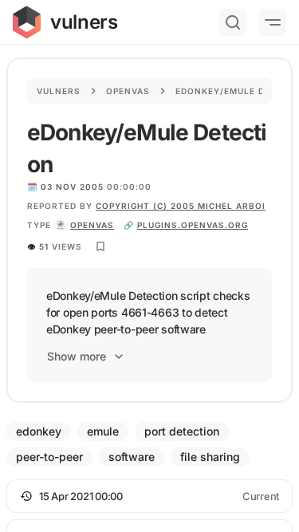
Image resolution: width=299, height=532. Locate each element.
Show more (76, 356)
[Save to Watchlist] (100, 246)
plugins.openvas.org (192, 225)
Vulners (59, 91)
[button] (149, 496)
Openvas (128, 91)
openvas (92, 225)
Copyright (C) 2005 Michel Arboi (181, 206)
